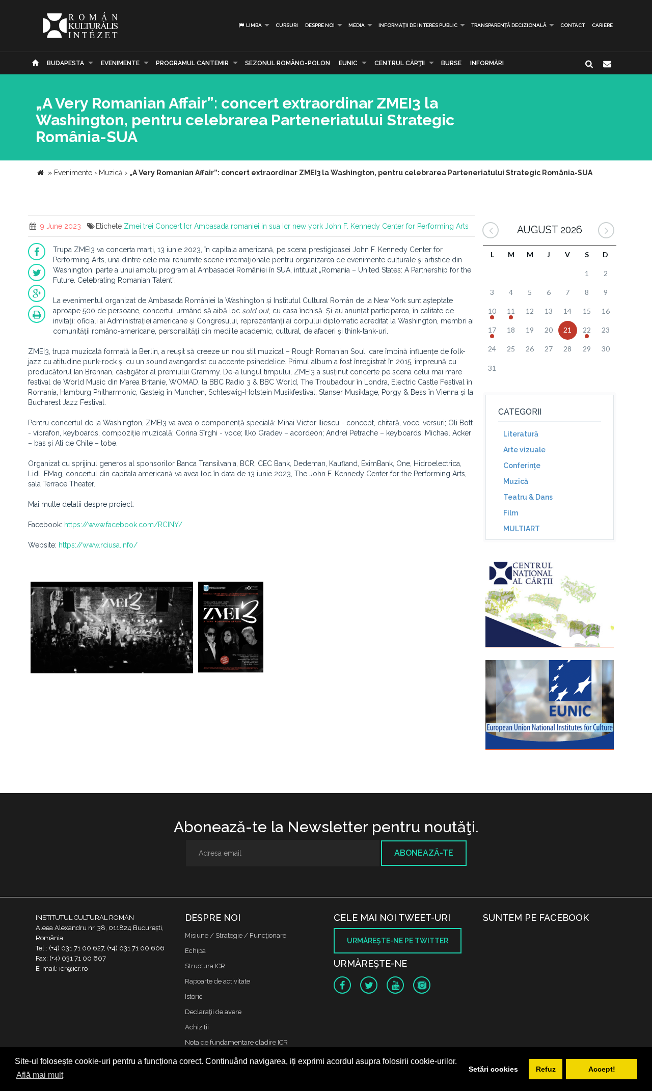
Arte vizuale (524, 450)
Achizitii (197, 1027)
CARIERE (602, 25)
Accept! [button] (601, 1069)
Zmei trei (138, 226)
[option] (112, 629)
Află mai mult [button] (39, 1075)
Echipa (195, 950)
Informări (487, 63)
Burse (451, 63)
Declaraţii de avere (213, 1012)
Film (510, 513)
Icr (188, 226)
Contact (572, 25)
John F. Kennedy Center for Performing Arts (397, 226)
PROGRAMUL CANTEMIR (192, 63)
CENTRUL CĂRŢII (399, 63)
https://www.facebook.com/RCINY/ (123, 525)
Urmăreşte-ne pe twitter (397, 941)
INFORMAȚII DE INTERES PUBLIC (417, 25)
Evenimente (120, 63)
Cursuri (287, 25)
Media (356, 25)
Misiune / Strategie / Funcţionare (235, 935)
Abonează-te (423, 853)
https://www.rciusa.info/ (98, 545)
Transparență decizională (509, 25)
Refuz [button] (546, 1069)
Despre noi (320, 25)
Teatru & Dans (528, 497)
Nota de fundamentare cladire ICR (236, 1042)
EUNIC (348, 63)
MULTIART (521, 529)
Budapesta (65, 63)
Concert (168, 226)
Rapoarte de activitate (217, 981)
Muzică (515, 481)
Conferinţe (521, 465)
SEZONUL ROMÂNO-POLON (287, 63)
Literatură (520, 434)
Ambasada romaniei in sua (237, 226)
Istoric (194, 996)
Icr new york (302, 226)
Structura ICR (205, 966)
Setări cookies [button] (493, 1069)
